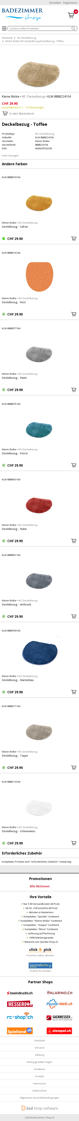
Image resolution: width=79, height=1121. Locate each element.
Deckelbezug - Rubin (14, 529)
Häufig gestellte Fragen (39, 1062)
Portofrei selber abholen (40, 955)
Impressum (39, 1083)
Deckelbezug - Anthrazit (16, 604)
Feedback (39, 1069)
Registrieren (70, 2)
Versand (39, 1047)
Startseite (39, 1040)
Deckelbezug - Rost (14, 302)
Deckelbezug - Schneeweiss (18, 831)
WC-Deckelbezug (33, 96)
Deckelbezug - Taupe (15, 755)
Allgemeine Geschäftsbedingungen (39, 1097)
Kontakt (39, 1076)
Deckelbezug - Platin (14, 377)
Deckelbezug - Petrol (15, 453)
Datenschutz (40, 1090)
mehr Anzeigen (10, 155)
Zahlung (39, 1054)
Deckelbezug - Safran (15, 226)
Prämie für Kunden (40, 970)
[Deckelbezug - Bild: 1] (39, 68)
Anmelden (55, 2)
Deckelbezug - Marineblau (18, 680)
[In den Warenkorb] (74, 238)
